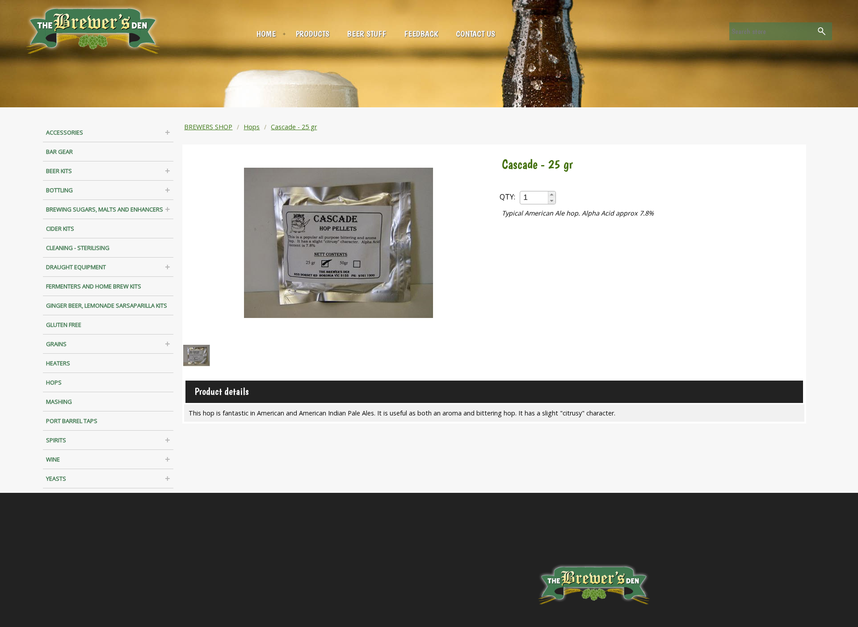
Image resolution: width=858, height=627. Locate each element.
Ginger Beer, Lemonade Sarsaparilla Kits (106, 305)
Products (312, 34)
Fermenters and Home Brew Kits (93, 286)
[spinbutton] (534, 197)
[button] (551, 194)
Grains (56, 344)
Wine (53, 459)
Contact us (475, 34)
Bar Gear (59, 152)
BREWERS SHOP (208, 127)
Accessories (64, 132)
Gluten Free (63, 325)
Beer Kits (59, 171)
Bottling (59, 190)
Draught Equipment (76, 267)
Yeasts (56, 478)
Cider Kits (60, 229)
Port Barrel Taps (71, 421)
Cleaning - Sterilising (77, 248)
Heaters (58, 363)
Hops (54, 382)
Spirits (56, 440)
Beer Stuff (366, 34)
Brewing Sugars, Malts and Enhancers (104, 209)
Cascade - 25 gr (294, 127)
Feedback (421, 34)
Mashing (59, 402)
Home (266, 34)
